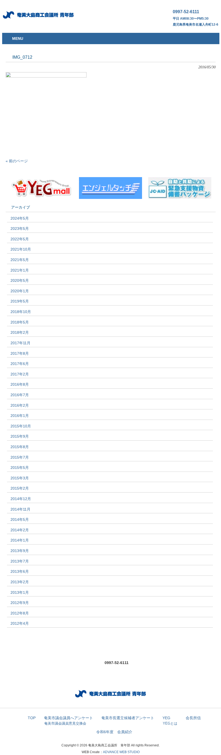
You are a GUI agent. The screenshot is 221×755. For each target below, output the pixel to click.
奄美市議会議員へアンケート (68, 718)
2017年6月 (20, 363)
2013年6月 (20, 571)
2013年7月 (20, 561)
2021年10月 (21, 249)
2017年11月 (20, 343)
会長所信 (193, 718)
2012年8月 (20, 613)
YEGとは (170, 723)
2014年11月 (20, 509)
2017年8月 (20, 353)
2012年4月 (20, 623)
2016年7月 (20, 395)
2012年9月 (20, 603)
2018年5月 (20, 322)
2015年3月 (20, 478)
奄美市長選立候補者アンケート (127, 718)
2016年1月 (20, 415)
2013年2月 (20, 582)
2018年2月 (20, 332)
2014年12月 (21, 499)
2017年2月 (20, 374)
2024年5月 (20, 218)
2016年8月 (20, 384)
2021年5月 (20, 260)
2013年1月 (20, 592)
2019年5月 (20, 301)
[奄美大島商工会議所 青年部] (38, 19)
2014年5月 (20, 519)
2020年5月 (20, 280)
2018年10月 (21, 312)
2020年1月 (20, 291)
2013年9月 (20, 551)
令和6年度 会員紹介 (114, 732)
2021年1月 (20, 270)
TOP (32, 718)
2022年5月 (20, 239)
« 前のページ (17, 161)
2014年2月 (20, 530)
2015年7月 (20, 457)
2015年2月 (20, 488)
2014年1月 (20, 540)
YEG (166, 718)
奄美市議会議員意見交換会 (65, 723)
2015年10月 (21, 426)
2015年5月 (20, 467)
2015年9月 (20, 436)
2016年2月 (20, 405)
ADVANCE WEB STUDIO (121, 752)
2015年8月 (20, 447)
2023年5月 (20, 228)
